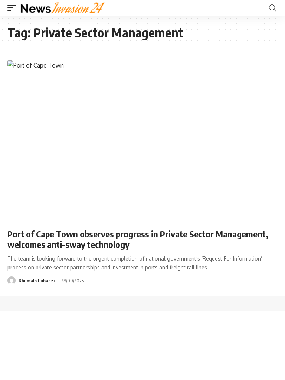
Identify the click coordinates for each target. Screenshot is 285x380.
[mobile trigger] (13, 8)
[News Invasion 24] (63, 8)
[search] (272, 8)
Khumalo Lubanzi (37, 281)
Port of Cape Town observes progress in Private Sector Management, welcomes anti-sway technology (137, 239)
